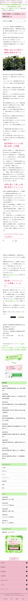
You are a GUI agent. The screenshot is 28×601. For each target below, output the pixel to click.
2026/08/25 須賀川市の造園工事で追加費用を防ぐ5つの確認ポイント (14, 426)
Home (6, 599)
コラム (6, 8)
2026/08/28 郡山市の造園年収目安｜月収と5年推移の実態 (14, 403)
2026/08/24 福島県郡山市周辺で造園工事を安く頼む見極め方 (13, 434)
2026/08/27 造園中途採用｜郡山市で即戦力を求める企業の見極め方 (13, 410)
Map (17, 599)
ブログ (2, 584)
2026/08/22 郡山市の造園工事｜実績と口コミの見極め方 (13, 449)
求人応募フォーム (12, 301)
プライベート (5, 478)
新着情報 (4, 481)
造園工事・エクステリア (14, 8)
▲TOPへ (14, 558)
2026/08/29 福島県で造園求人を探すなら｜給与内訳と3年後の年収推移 (14, 396)
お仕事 (3, 467)
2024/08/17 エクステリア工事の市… (8, 516)
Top (23, 599)
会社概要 (3, 576)
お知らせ (4, 471)
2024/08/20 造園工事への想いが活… (8, 510)
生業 (3, 484)
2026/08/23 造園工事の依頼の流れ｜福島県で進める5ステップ (14, 442)
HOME (2, 8)
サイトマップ (4, 589)
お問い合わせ (4, 580)
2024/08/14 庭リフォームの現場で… (8, 522)
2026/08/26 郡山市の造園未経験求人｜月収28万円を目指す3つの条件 (13, 418)
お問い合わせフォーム (12, 275)
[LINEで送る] (21, 317)
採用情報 (3, 571)
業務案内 (3, 567)
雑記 (3, 488)
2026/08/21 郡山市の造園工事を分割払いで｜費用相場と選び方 (13, 456)
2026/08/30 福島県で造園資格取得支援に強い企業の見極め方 (13, 388)
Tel (11, 599)
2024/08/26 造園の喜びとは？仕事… (8, 498)
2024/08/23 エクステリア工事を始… (8, 504)
